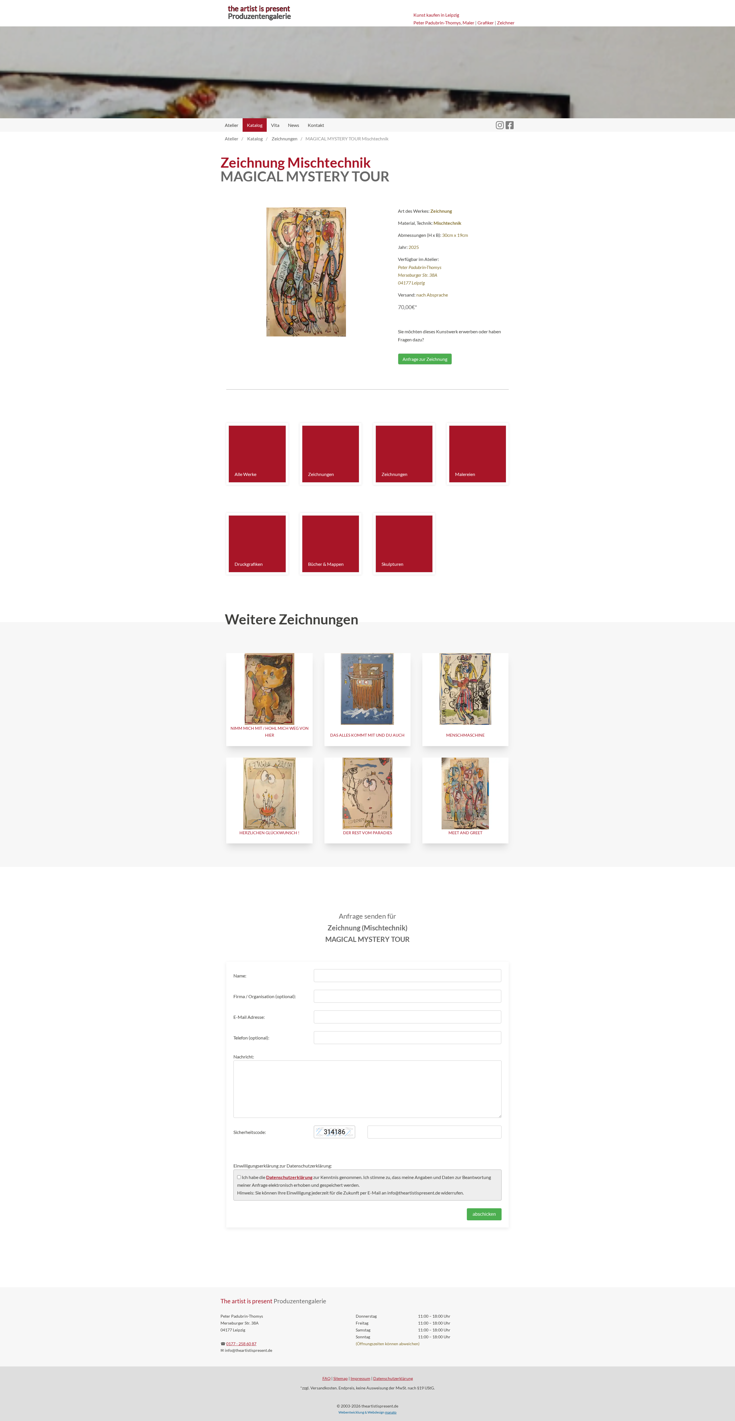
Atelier (231, 125)
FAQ (326, 1378)
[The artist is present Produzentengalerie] (259, 20)
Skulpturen (392, 564)
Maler (468, 22)
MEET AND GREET (465, 832)
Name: (239, 975)
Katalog (254, 125)
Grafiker (485, 22)
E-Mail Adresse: (249, 1017)
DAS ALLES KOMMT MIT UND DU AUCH (367, 735)
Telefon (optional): (251, 1037)
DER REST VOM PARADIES (367, 832)
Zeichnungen (321, 474)
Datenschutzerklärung (289, 1177)
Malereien (465, 474)
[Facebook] (509, 121)
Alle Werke (245, 474)
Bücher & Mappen (326, 564)
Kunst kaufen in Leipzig (436, 15)
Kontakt (316, 125)
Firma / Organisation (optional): (264, 996)
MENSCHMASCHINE (465, 735)
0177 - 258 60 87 (241, 1343)
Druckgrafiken (249, 564)
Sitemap (340, 1378)
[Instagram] (500, 121)
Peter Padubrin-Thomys (437, 22)
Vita (275, 125)
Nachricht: (243, 1056)
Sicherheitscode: (249, 1132)
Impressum (360, 1378)
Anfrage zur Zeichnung (425, 359)
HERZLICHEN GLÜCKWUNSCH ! (269, 832)
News (293, 125)
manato (390, 1412)
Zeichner (505, 22)
